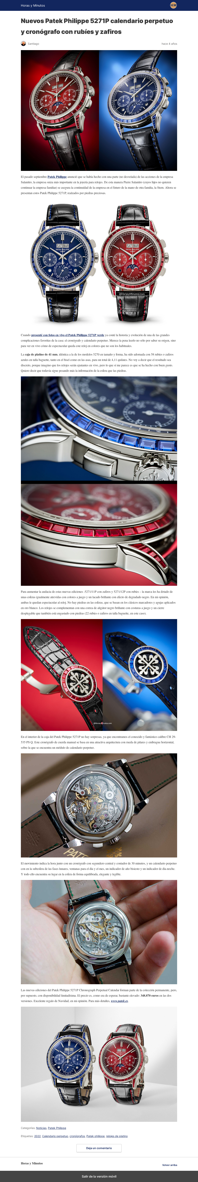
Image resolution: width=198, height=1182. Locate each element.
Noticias (41, 1128)
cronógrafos (77, 1136)
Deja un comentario (99, 1148)
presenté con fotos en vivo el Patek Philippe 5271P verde (67, 335)
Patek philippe (95, 1136)
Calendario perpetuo (55, 1136)
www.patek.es (119, 1001)
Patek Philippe (57, 176)
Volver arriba (169, 1165)
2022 (37, 1136)
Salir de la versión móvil (99, 1176)
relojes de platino (117, 1136)
